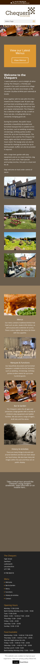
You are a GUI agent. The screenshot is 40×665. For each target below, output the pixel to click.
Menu (8, 589)
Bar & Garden (20, 406)
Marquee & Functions (20, 362)
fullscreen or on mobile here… (24, 486)
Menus (20, 319)
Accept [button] (16, 662)
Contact (8, 599)
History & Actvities (12, 595)
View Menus (20, 60)
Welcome (9, 582)
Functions (9, 592)
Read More (24, 662)
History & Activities (20, 449)
